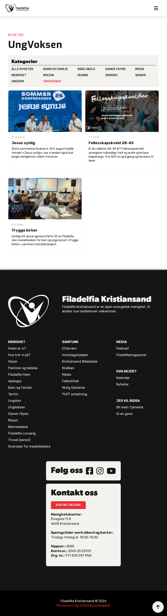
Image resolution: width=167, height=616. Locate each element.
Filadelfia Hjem (19, 375)
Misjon (13, 420)
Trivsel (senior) (19, 440)
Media (66, 375)
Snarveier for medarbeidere (29, 446)
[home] (19, 8)
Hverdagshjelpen (75, 355)
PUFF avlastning (74, 394)
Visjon (13, 361)
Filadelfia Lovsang (22, 433)
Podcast (122, 348)
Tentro (13, 394)
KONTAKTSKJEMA (68, 505)
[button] (156, 8)
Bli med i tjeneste (129, 407)
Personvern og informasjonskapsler (83, 605)
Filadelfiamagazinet (131, 355)
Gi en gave (124, 414)
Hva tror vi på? (19, 355)
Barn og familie (20, 388)
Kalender (123, 378)
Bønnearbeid (18, 427)
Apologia (14, 381)
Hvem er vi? (17, 348)
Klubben (68, 368)
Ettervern (69, 348)
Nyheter (122, 384)
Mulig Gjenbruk (73, 388)
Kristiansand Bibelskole (79, 361)
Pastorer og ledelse (22, 368)
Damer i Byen (18, 414)
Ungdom (14, 401)
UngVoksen (16, 407)
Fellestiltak (70, 381)
